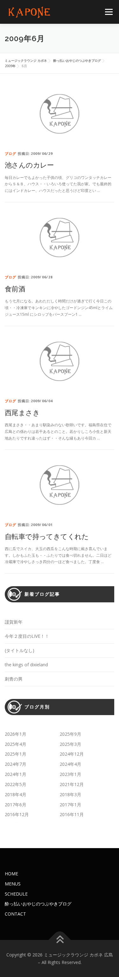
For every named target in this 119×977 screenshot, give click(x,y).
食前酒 (15, 288)
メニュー (108, 12)
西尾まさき (22, 412)
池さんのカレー (29, 164)
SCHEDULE (16, 894)
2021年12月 (72, 784)
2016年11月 (72, 814)
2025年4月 (15, 744)
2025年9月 (70, 734)
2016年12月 (17, 814)
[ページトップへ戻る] (59, 940)
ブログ (11, 153)
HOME (11, 874)
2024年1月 (15, 774)
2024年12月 (72, 754)
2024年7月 (15, 764)
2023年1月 (70, 774)
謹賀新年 (14, 622)
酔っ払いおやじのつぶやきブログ (38, 904)
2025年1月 (15, 754)
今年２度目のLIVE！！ (27, 636)
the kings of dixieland (26, 665)
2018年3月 (70, 794)
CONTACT (15, 914)
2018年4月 (15, 794)
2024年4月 (70, 764)
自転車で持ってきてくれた (47, 536)
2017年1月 (70, 805)
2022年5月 (15, 784)
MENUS (13, 884)
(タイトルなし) (19, 650)
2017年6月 (15, 805)
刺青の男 (14, 679)
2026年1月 (15, 734)
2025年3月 (70, 744)
